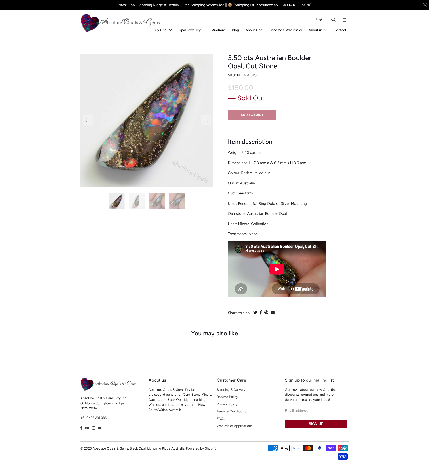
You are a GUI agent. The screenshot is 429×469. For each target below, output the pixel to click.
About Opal (254, 30)
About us (316, 30)
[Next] (206, 120)
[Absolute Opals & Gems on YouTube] (87, 428)
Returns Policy (227, 397)
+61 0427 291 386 (93, 418)
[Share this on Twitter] (255, 312)
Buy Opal (161, 30)
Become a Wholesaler (286, 30)
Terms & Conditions (231, 411)
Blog (235, 30)
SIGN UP (316, 424)
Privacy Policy (227, 404)
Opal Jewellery (190, 30)
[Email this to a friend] (272, 312)
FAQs (221, 419)
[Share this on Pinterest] (266, 312)
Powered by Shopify (201, 448)
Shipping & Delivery (231, 390)
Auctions (218, 30)
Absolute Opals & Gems (110, 448)
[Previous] (88, 120)
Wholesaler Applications (234, 426)
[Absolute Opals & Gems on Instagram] (93, 428)
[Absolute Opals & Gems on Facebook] (81, 428)
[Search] (333, 19)
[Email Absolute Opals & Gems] (99, 428)
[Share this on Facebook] (261, 312)
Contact (340, 30)
